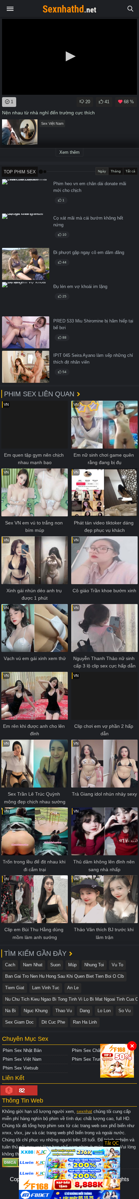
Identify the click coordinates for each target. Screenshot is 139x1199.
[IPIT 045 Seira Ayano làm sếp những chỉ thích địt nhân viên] (25, 367)
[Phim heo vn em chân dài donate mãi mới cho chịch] (25, 195)
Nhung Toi (94, 964)
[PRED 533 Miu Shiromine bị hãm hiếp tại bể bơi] (25, 332)
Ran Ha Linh (85, 1022)
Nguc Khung (36, 1010)
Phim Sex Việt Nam (22, 1059)
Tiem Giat (14, 987)
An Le (73, 987)
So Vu (124, 1010)
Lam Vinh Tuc (45, 987)
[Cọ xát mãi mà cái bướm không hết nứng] (25, 229)
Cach (10, 964)
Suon (55, 964)
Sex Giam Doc (19, 1022)
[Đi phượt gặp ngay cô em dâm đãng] (25, 264)
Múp (72, 964)
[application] (69, 57)
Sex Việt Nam (52, 123)
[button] (69, 56)
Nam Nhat (33, 964)
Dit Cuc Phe (53, 1022)
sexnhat (84, 1111)
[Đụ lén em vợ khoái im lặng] (25, 298)
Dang (85, 1010)
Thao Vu (63, 1010)
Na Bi (10, 1010)
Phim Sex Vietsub (20, 1067)
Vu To (117, 964)
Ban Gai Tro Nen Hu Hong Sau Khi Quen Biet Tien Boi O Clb (64, 976)
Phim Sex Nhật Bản (22, 1050)
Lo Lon (104, 1010)
